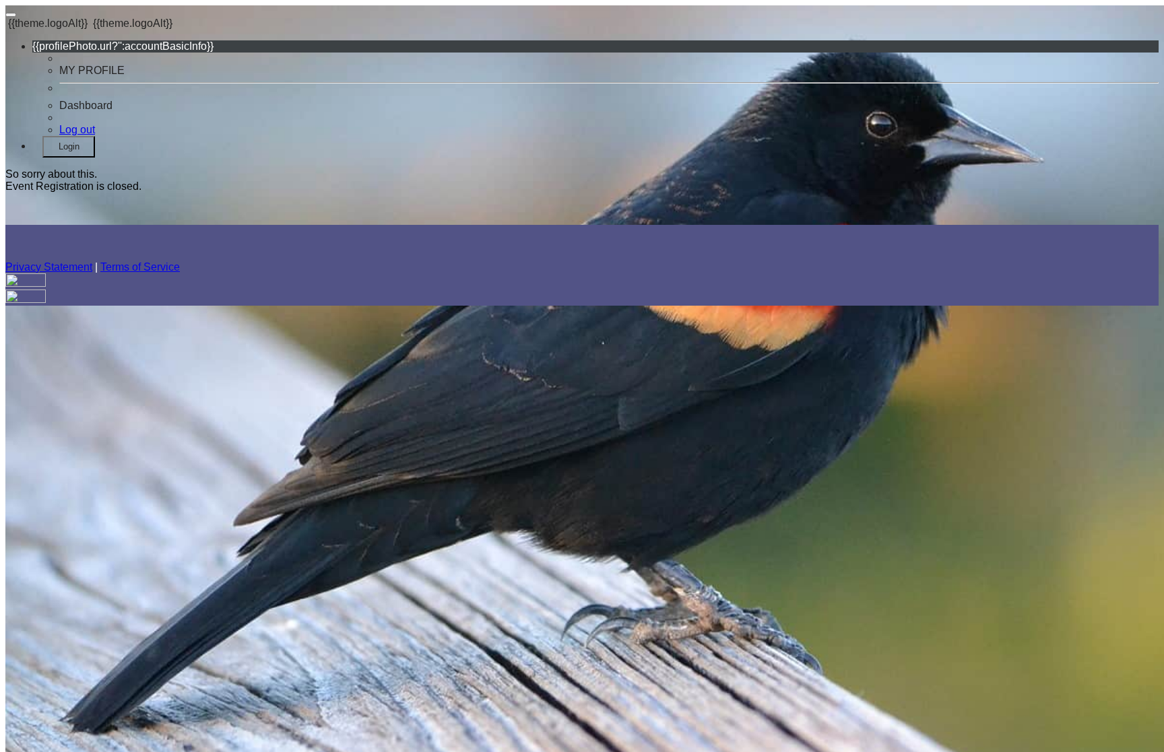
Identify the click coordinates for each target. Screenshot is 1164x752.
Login (69, 146)
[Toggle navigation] (10, 15)
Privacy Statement (48, 267)
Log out (77, 129)
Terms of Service (140, 267)
